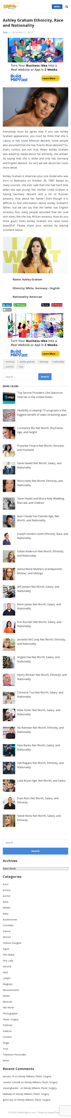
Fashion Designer (12, 943)
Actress (7, 890)
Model (6, 995)
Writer (6, 1060)
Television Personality (14, 1054)
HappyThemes (55, 1112)
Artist (5, 901)
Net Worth (8, 1007)
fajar (5, 32)
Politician (7, 1025)
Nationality (58, 361)
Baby (5, 913)
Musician (7, 1001)
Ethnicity (44, 361)
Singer (6, 1042)
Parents (10, 366)
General (7, 966)
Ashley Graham (27, 361)
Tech (5, 1048)
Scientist (7, 1036)
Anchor (6, 895)
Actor (6, 884)
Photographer (10, 1013)
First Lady (8, 960)
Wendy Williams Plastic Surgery (34, 1076)
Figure (6, 948)
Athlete (6, 907)
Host (5, 972)
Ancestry (10, 361)
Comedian (8, 925)
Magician (7, 984)
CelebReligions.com (26, 1112)
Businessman (10, 919)
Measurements (11, 990)
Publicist (7, 1031)
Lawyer (7, 978)
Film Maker (9, 954)
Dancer (7, 931)
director (7, 937)
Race (21, 366)
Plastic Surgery (10, 1019)
